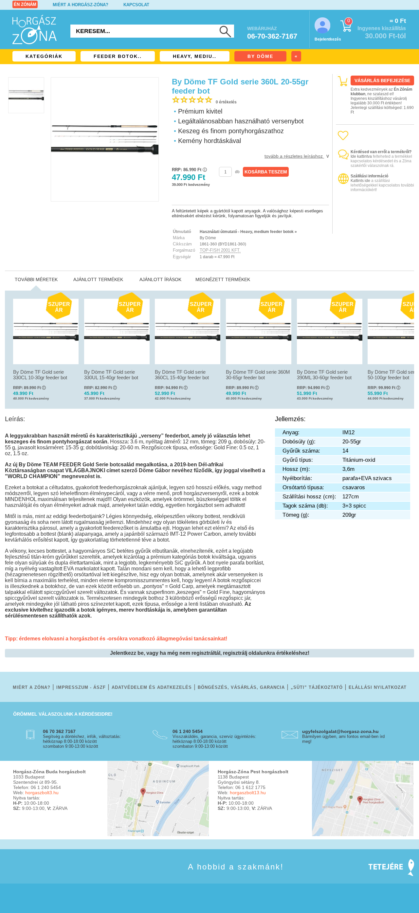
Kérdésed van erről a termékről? (381, 152)
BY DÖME (260, 56)
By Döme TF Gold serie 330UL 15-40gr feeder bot (111, 374)
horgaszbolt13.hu (248, 792)
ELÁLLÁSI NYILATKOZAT (378, 687)
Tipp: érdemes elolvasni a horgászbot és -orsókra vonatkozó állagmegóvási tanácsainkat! (116, 638)
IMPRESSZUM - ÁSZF (81, 687)
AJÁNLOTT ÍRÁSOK (160, 279)
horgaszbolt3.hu (42, 792)
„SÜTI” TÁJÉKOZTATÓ (317, 687)
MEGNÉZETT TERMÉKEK (222, 279)
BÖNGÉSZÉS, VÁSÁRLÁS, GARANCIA (241, 687)
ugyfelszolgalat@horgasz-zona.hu (340, 731)
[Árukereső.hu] (375, 227)
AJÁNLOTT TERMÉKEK (98, 279)
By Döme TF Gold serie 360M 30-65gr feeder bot (258, 374)
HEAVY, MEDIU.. (194, 56)
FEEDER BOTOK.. (118, 56)
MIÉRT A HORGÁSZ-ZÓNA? (80, 4)
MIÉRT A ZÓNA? (31, 687)
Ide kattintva (361, 156)
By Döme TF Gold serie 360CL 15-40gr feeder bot (182, 374)
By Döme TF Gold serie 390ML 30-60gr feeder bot (324, 374)
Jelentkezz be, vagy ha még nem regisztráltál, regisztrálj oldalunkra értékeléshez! (209, 653)
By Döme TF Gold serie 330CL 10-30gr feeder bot (40, 374)
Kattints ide (360, 180)
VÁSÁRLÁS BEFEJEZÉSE (382, 80)
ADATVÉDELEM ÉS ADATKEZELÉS (152, 687)
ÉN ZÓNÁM (25, 4)
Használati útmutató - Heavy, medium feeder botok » (248, 231)
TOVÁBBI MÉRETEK (36, 279)
